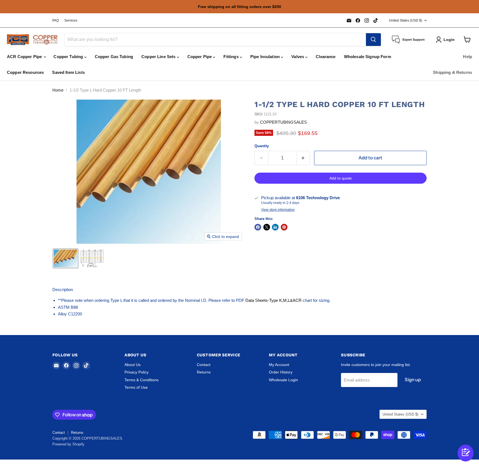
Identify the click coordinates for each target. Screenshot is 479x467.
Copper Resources (25, 72)
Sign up (413, 379)
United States (405, 20)
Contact (203, 364)
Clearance (325, 56)
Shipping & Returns (452, 72)
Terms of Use (136, 387)
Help (467, 56)
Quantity (261, 146)
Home (57, 90)
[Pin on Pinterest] (284, 227)
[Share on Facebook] (257, 227)
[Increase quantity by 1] (303, 158)
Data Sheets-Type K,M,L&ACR (273, 300)
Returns (204, 372)
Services (70, 20)
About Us (132, 364)
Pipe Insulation (265, 56)
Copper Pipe (200, 56)
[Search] (373, 39)
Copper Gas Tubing (114, 56)
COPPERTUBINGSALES (283, 122)
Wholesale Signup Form (367, 56)
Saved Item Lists (68, 72)
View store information (278, 210)
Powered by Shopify (68, 444)
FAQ (55, 20)
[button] (65, 258)
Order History (280, 372)
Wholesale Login (283, 380)
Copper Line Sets (159, 56)
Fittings (231, 56)
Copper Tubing (68, 56)
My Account (279, 364)
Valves (298, 56)
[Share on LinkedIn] (275, 227)
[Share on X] (266, 227)
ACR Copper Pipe (25, 56)
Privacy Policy (136, 372)
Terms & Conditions (141, 380)
